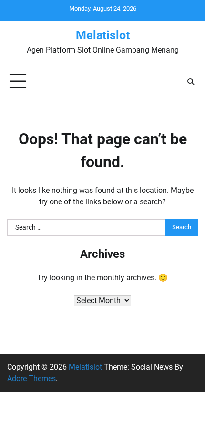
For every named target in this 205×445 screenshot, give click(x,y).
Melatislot (103, 35)
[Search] (191, 81)
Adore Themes (31, 378)
